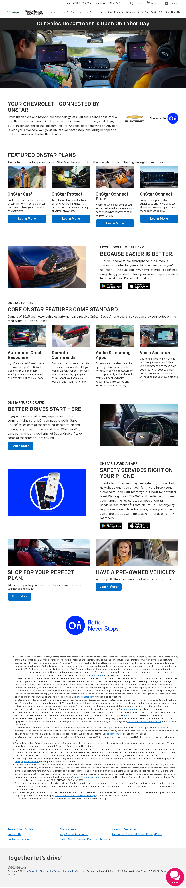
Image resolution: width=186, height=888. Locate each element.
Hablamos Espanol (18, 839)
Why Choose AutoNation (74, 834)
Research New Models (20, 829)
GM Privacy (55, 871)
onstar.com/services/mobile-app (144, 722)
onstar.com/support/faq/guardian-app (80, 777)
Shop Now (19, 596)
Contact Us (14, 834)
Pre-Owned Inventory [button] (77, 12)
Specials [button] (130, 12)
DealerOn (33, 871)
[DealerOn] (17, 867)
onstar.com (97, 675)
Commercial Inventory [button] (101, 12)
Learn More (27, 218)
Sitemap (44, 871)
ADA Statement (69, 829)
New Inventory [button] (58, 12)
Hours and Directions (124, 829)
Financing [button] (119, 12)
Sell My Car (143, 12)
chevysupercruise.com (27, 762)
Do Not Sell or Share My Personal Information (86, 839)
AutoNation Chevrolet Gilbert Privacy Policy (137, 834)
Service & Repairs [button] (160, 12)
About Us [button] (175, 12)
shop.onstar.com (85, 697)
